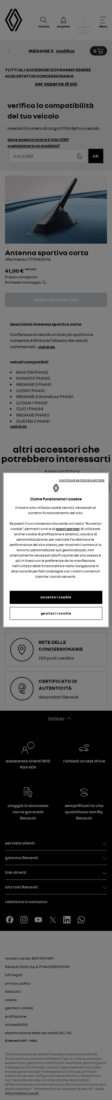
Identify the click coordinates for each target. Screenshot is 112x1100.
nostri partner (68, 529)
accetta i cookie (55, 597)
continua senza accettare (82, 480)
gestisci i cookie (56, 613)
